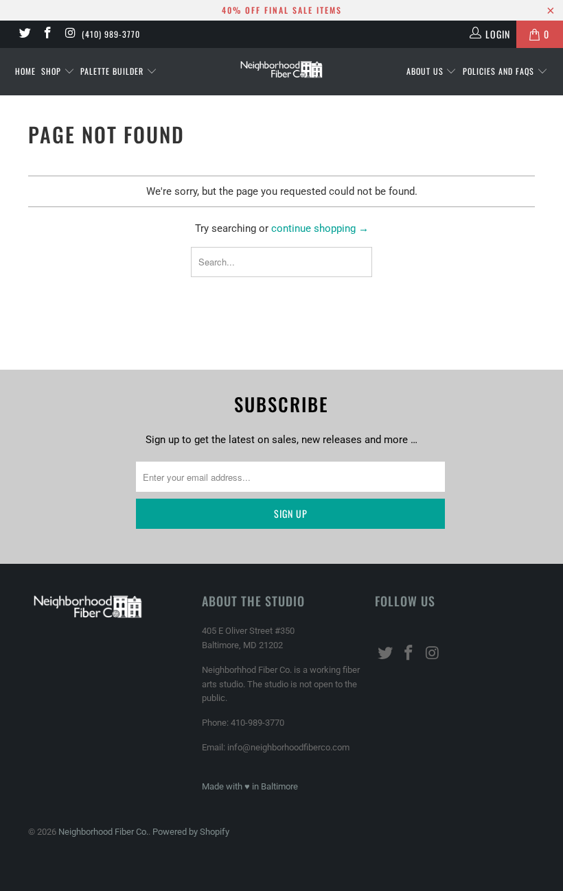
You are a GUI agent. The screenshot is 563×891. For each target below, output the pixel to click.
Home (25, 71)
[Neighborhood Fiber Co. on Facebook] (47, 34)
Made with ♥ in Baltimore (250, 786)
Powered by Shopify (190, 832)
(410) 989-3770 (111, 34)
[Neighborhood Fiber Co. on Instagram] (70, 34)
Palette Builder (113, 71)
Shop (52, 71)
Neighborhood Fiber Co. (103, 832)
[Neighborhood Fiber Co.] (281, 69)
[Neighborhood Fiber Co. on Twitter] (24, 34)
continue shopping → (320, 228)
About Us (426, 71)
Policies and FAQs (500, 71)
